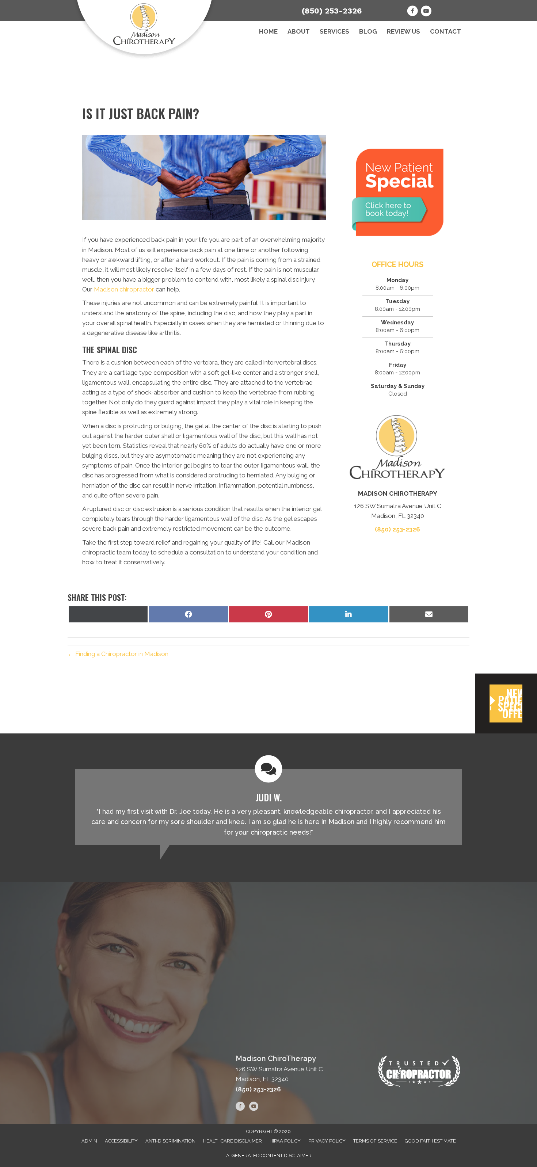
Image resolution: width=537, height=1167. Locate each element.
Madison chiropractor (124, 289)
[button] (506, 703)
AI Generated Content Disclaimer (269, 1155)
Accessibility (121, 1141)
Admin (89, 1141)
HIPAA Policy (285, 1141)
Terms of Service (375, 1141)
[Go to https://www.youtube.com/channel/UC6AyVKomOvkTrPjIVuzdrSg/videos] (425, 12)
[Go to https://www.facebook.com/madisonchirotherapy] (412, 12)
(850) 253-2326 (332, 10)
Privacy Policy (327, 1141)
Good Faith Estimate (430, 1141)
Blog (368, 31)
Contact (445, 31)
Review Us (403, 31)
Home (268, 31)
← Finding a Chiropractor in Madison (118, 653)
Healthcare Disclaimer (232, 1141)
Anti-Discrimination (170, 1141)
